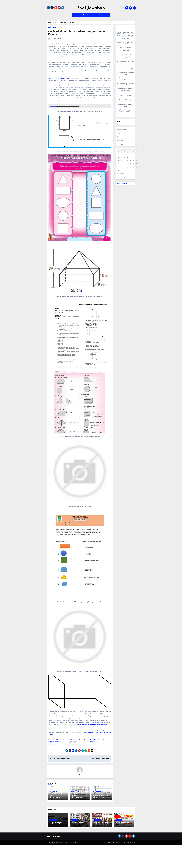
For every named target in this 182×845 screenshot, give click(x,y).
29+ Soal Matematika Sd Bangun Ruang (78, 740)
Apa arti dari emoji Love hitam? (125, 65)
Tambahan (120, 144)
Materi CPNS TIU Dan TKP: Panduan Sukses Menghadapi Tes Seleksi (126, 56)
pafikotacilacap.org (122, 183)
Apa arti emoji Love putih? (125, 69)
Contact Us (81, 15)
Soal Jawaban (91, 8)
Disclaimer (90, 15)
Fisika (118, 133)
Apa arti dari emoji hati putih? (125, 61)
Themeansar (73, 842)
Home (74, 15)
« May (125, 178)
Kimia (118, 137)
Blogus (66, 842)
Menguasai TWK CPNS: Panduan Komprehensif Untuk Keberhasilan (125, 49)
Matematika (52, 27)
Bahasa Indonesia (122, 129)
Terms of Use (98, 15)
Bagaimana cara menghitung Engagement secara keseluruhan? (126, 111)
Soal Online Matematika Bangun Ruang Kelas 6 (63, 78)
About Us (106, 15)
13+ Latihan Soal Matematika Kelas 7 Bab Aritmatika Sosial (100, 795)
